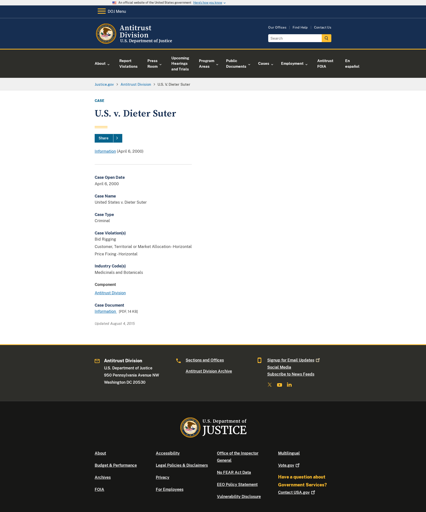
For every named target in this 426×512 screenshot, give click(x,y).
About (100, 453)
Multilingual (289, 453)
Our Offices (277, 27)
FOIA (99, 489)
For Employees (169, 489)
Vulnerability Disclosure (239, 496)
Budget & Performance (116, 465)
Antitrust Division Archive (209, 371)
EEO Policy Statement (237, 484)
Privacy (162, 477)
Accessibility (168, 453)
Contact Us (322, 27)
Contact (294, 492)
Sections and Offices (205, 360)
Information (105, 151)
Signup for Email (290, 360)
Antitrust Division (110, 293)
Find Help (300, 27)
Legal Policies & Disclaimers (182, 465)
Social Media (279, 367)
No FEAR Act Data (234, 472)
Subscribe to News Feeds (290, 374)
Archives (103, 477)
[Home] (135, 43)
